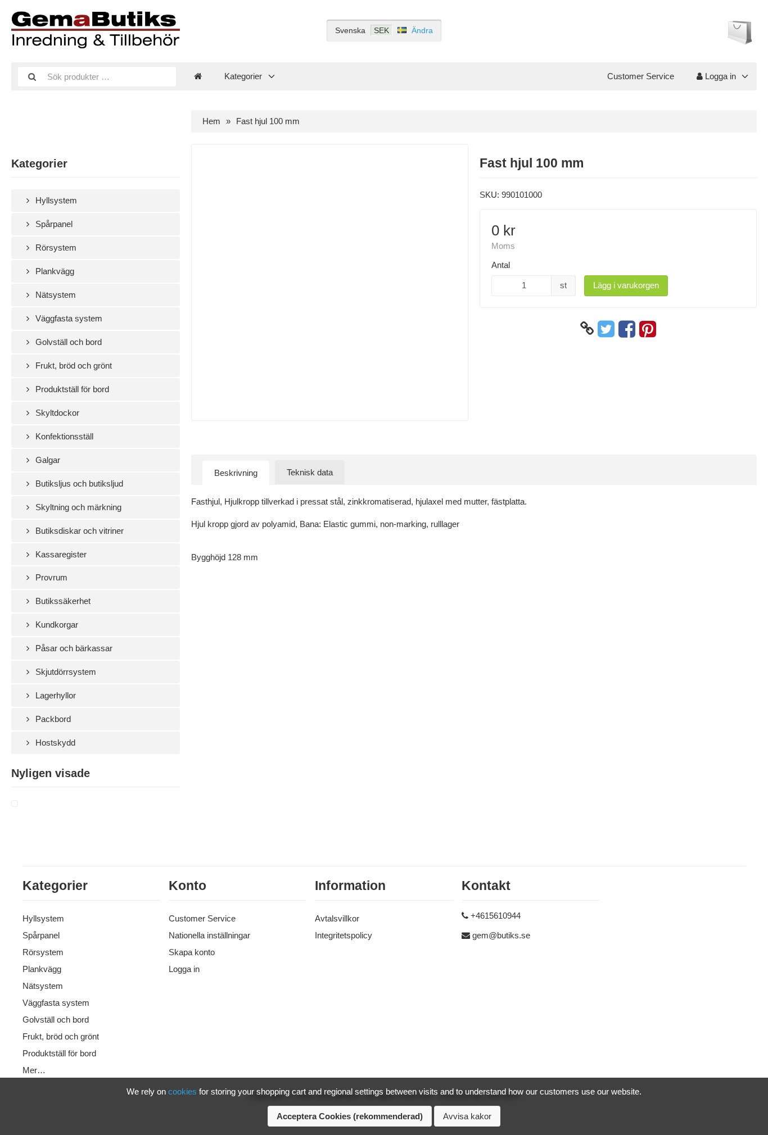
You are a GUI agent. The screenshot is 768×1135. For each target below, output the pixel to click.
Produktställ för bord (71, 389)
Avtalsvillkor (337, 918)
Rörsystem (54, 247)
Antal (500, 265)
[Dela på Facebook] (626, 328)
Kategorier (243, 76)
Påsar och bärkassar (72, 648)
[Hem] (198, 76)
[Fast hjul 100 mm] (28, 804)
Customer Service (640, 76)
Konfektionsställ (63, 436)
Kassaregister (60, 554)
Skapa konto (192, 952)
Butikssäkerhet (62, 601)
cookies (182, 1091)
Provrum (50, 577)
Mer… (34, 1070)
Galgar (46, 460)
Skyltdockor (56, 412)
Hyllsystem (55, 200)
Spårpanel (53, 224)
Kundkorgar (55, 624)
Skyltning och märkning (77, 507)
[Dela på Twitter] (606, 328)
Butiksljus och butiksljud (78, 483)
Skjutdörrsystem (64, 672)
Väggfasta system (67, 318)
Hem (211, 121)
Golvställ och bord (67, 342)
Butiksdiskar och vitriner (78, 530)
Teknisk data (310, 472)
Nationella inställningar (209, 935)
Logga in (719, 76)
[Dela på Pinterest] (647, 328)
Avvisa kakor (467, 1116)
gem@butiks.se (501, 935)
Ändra (422, 30)
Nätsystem (54, 294)
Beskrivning (235, 473)
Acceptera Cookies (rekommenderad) (350, 1116)
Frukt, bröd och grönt (72, 365)
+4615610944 (496, 915)
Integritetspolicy (343, 935)
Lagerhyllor (54, 695)
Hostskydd (54, 742)
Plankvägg (53, 271)
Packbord (52, 719)
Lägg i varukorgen (626, 285)
